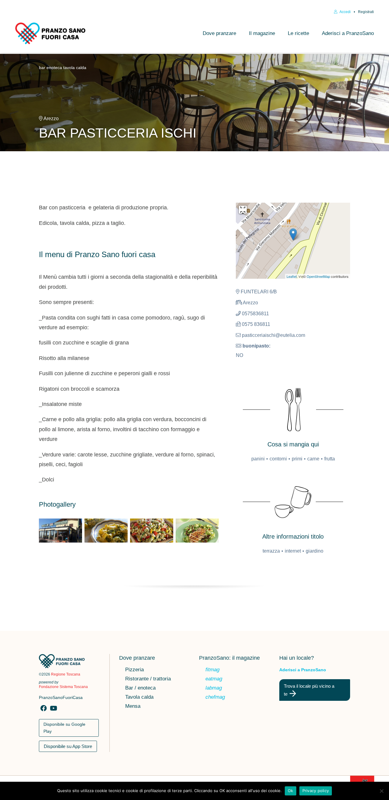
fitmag (212, 670)
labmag (213, 688)
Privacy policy (315, 790)
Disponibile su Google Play (64, 728)
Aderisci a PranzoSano (348, 33)
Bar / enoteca (140, 688)
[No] (381, 791)
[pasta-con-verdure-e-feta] (151, 531)
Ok (290, 790)
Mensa (132, 706)
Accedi (345, 12)
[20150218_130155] (60, 531)
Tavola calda (139, 697)
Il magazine (262, 33)
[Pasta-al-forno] (106, 531)
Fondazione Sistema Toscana (63, 687)
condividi (341, 125)
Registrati (366, 12)
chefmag (215, 697)
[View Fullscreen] (243, 210)
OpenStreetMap (318, 276)
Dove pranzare (219, 33)
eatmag (213, 679)
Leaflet (292, 276)
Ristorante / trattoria (148, 679)
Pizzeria (134, 670)
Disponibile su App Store (68, 746)
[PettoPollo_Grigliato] (197, 531)
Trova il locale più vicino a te (309, 690)
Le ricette (298, 33)
